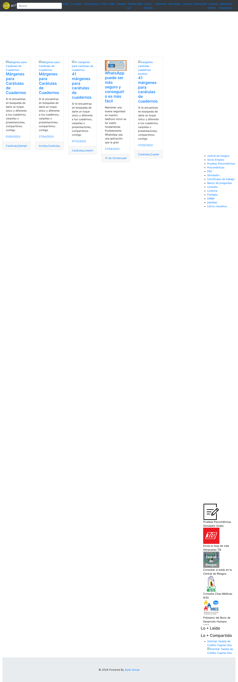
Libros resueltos (217, 206)
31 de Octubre (113, 158)
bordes (43, 145)
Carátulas (11, 145)
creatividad (91, 150)
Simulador (175, 4)
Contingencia (91, 4)
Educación (200, 4)
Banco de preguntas (219, 183)
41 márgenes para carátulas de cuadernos (81, 86)
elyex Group (132, 669)
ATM (104, 4)
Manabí (121, 4)
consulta (212, 186)
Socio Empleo (215, 159)
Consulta (76, 4)
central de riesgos (218, 155)
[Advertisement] (97, 34)
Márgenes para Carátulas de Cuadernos (16, 83)
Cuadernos (157, 154)
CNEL (111, 4)
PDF (209, 171)
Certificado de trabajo (221, 179)
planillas (212, 202)
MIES (140, 4)
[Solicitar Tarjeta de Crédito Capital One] (221, 650)
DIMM (210, 198)
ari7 (12, 5)
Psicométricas (215, 167)
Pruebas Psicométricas (221, 163)
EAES (66, 4)
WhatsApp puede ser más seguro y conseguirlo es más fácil (114, 87)
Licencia (187, 4)
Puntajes (212, 194)
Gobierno (161, 4)
